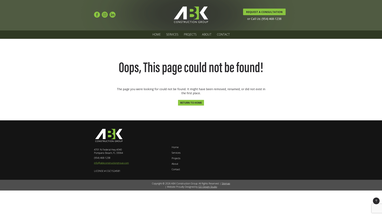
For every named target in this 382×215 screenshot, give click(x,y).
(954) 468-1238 (102, 157)
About (206, 34)
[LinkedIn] (112, 16)
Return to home (191, 102)
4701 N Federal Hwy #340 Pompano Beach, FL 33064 (108, 151)
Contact (223, 34)
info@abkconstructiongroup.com (111, 163)
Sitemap (226, 183)
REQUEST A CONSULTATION (264, 12)
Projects (190, 34)
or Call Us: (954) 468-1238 (264, 19)
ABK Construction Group (184, 183)
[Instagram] (105, 16)
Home (156, 34)
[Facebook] (97, 16)
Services (172, 34)
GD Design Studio (207, 186)
